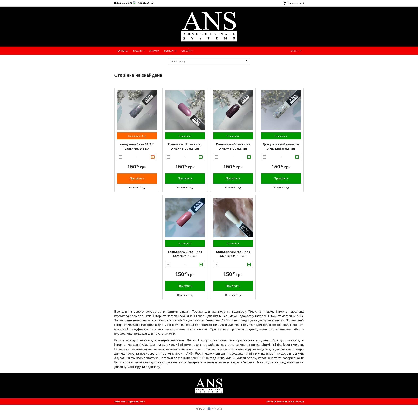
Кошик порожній (295, 3)
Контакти (170, 50)
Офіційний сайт (146, 3)
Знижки (154, 50)
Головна (122, 50)
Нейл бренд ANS (123, 3)
